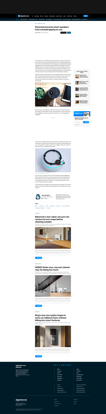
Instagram (57, 365)
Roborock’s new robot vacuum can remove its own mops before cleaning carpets (84, 77)
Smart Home (59, 376)
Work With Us (56, 401)
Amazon (36, 205)
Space (78, 372)
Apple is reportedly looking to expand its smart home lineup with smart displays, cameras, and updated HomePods (84, 103)
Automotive (59, 380)
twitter (47, 198)
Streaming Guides (80, 374)
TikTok (63, 365)
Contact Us (59, 386)
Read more (38, 257)
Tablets (78, 369)
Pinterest (66, 365)
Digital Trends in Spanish (81, 390)
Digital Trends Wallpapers (81, 388)
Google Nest (52, 205)
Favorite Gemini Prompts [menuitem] (76, 19)
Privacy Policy (77, 124)
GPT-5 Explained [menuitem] (85, 19)
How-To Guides (79, 378)
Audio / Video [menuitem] (59, 16)
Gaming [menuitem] (46, 16)
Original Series (79, 380)
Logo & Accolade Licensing (61, 392)
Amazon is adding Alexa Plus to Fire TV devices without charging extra (84, 96)
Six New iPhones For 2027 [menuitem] (33, 19)
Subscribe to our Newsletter (81, 384)
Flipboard (70, 365)
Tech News (48, 207)
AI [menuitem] (32, 16)
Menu (16, 16)
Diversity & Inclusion (57, 403)
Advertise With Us (60, 388)
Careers (55, 399)
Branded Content (79, 386)
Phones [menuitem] (41, 16)
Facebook (54, 365)
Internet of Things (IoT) (66, 205)
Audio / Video (59, 374)
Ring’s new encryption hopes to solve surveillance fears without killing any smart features (84, 83)
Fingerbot (40, 113)
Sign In (85, 16)
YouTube (61, 365)
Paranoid (57, 70)
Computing (59, 371)
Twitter (59, 365)
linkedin (45, 198)
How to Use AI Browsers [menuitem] (57, 19)
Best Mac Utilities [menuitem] (42, 19)
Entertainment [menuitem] (52, 16)
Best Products (79, 376)
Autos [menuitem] (64, 16)
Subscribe (86, 122)
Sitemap (75, 403)
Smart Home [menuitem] (69, 16)
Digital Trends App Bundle (81, 392)
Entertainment (59, 378)
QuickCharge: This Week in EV (40, 207)
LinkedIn (68, 365)
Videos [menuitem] (75, 16)
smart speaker (65, 113)
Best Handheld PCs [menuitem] (49, 19)
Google (47, 205)
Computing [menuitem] (36, 16)
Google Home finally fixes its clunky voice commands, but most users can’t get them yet (84, 90)
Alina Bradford (38, 32)
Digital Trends (21, 17)
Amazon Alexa (41, 205)
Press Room (75, 401)
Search (89, 16)
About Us (58, 384)
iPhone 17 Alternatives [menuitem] (67, 19)
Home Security (57, 205)
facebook (42, 198)
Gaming (58, 372)
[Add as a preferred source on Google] (63, 33)
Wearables (78, 371)
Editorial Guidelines (60, 390)
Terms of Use (56, 405)
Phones (58, 369)
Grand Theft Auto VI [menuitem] (23, 19)
